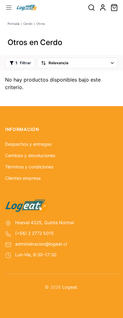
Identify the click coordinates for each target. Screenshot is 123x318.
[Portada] (26, 8)
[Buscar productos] (91, 7)
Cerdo (27, 24)
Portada (14, 24)
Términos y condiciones (29, 166)
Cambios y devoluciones (30, 155)
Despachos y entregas (28, 144)
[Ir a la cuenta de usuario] (103, 7)
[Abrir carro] (114, 7)
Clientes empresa (23, 178)
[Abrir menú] (9, 7)
